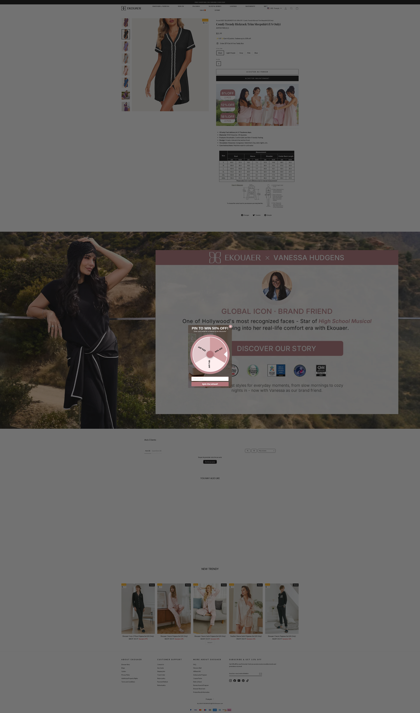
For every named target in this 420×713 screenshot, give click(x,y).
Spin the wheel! (210, 384)
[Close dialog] (230, 326)
